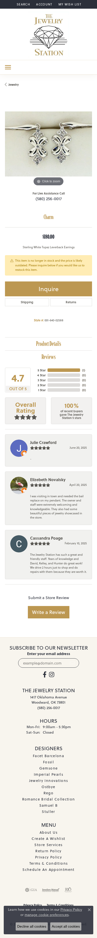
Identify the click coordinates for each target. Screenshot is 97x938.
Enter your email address (48, 653)
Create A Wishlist (48, 838)
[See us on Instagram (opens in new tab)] (51, 675)
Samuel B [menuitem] (48, 805)
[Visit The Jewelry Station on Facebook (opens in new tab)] (45, 675)
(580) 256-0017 (49, 198)
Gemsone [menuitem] (48, 768)
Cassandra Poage (46, 538)
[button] (23, 4)
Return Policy (48, 851)
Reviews (49, 356)
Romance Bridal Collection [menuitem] (48, 799)
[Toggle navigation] (8, 67)
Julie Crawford (43, 442)
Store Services (48, 844)
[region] (48, 144)
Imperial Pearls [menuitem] (48, 774)
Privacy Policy (48, 857)
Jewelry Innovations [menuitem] (48, 780)
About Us (48, 832)
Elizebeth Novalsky (48, 479)
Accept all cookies (66, 926)
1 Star (42, 390)
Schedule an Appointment (48, 869)
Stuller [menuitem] (48, 811)
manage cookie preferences (47, 915)
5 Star (42, 370)
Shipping (27, 302)
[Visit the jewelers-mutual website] (50, 890)
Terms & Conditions (48, 863)
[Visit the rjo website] (68, 890)
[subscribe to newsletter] (72, 663)
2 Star (42, 385)
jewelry (13, 84)
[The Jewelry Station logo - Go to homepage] (48, 34)
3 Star (42, 380)
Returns (71, 302)
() (83, 370)
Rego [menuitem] (48, 793)
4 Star (41, 375)
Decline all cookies (31, 926)
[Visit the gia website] (31, 890)
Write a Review (48, 612)
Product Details (48, 343)
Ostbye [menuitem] (48, 786)
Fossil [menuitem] (48, 762)
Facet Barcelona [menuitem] (48, 755)
